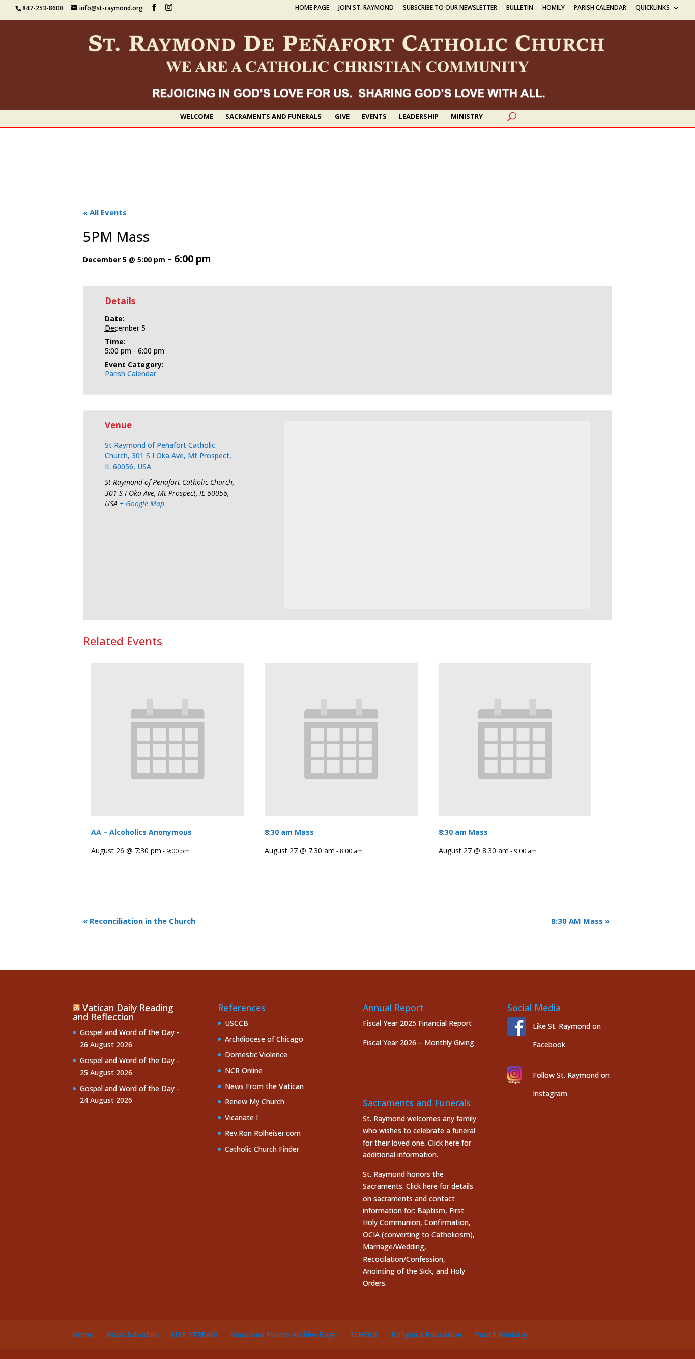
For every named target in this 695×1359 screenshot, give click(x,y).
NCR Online (244, 1070)
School (364, 1334)
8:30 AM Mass (580, 921)
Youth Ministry (501, 1334)
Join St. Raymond (366, 8)
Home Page (312, 8)
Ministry (467, 117)
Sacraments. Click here (400, 1186)
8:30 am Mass (289, 832)
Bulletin (519, 8)
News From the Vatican (264, 1086)
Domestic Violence (256, 1054)
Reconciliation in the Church (139, 921)
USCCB (236, 1023)
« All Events (105, 212)
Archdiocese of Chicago (264, 1039)
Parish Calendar (600, 8)
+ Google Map (142, 503)
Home (83, 1334)
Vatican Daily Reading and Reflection (123, 1012)
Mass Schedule (133, 1334)
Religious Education (427, 1334)
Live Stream (194, 1334)
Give (342, 117)
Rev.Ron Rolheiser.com (263, 1133)
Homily (553, 8)
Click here (443, 1143)
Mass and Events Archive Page (283, 1334)
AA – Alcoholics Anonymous (141, 832)
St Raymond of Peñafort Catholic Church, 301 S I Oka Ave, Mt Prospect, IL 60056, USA (168, 455)
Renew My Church (254, 1101)
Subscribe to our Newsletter (450, 8)
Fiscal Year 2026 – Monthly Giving (418, 1042)
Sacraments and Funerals (273, 117)
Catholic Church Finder (262, 1149)
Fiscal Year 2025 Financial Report (417, 1023)
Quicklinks (652, 8)
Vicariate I (241, 1117)
